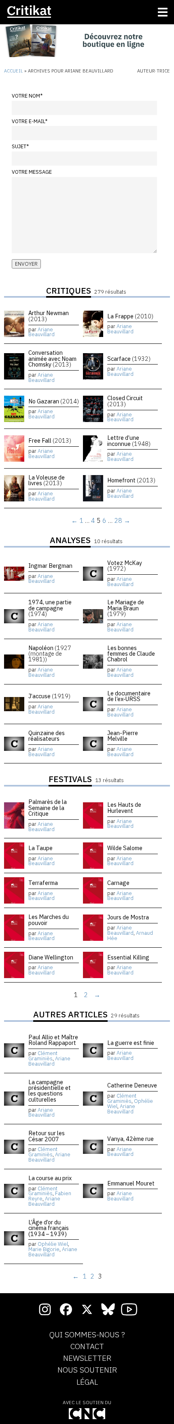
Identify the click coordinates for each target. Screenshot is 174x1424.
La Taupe (40, 848)
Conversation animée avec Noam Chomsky (52, 358)
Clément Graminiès (42, 1056)
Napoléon (49, 653)
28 (118, 520)
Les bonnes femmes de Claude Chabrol (131, 653)
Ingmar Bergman (50, 565)
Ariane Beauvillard (41, 332)
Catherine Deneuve (132, 1085)
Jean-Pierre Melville (122, 735)
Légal (87, 1382)
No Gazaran (53, 401)
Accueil (13, 71)
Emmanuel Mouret (131, 1183)
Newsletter (87, 1358)
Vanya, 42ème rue (130, 1139)
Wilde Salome (124, 848)
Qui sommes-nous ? (87, 1334)
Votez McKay (124, 565)
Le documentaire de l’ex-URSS (129, 696)
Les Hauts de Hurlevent (124, 807)
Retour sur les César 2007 (46, 1136)
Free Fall (49, 440)
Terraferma (43, 883)
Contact (87, 1346)
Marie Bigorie (43, 1249)
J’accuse (49, 696)
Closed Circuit (125, 400)
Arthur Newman (48, 315)
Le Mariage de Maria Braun (125, 608)
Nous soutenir (87, 1370)
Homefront (131, 480)
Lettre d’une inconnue (129, 440)
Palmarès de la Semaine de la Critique (47, 807)
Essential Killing (128, 957)
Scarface (129, 358)
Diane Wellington (50, 957)
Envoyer (26, 263)
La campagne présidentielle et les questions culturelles (49, 1090)
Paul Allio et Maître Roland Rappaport (53, 1040)
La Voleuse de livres (46, 480)
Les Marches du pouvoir (48, 919)
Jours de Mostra (128, 917)
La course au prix (50, 1178)
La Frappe (130, 316)
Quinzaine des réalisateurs (46, 735)
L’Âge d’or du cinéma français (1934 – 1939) (48, 1228)
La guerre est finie (130, 1043)
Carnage (118, 883)
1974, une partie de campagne (50, 608)
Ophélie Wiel (53, 1244)
